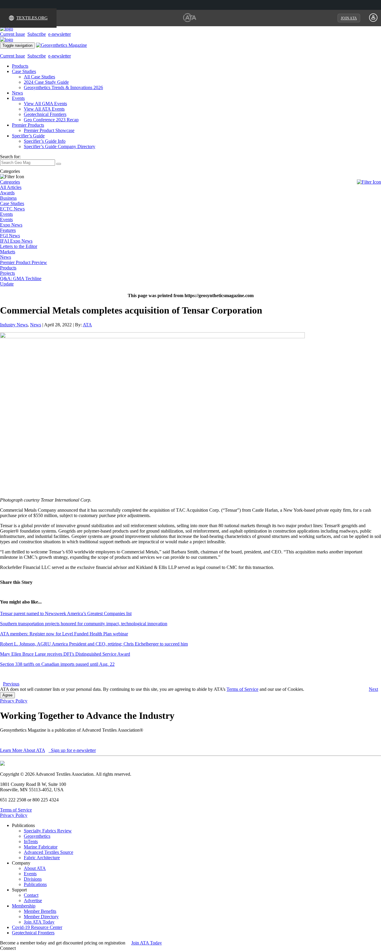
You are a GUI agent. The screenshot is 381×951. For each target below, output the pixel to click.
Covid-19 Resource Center (37, 927)
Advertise (33, 900)
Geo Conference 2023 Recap (51, 119)
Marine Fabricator (40, 846)
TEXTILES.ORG (32, 17)
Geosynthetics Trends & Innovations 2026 (63, 87)
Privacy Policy (13, 700)
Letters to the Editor (18, 246)
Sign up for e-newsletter (73, 750)
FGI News (10, 235)
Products (20, 66)
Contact (31, 895)
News (17, 92)
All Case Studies (39, 76)
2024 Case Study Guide (46, 82)
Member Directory (41, 916)
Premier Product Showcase (49, 130)
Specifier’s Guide (28, 135)
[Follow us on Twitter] (23, 948)
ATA (87, 324)
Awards (7, 192)
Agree (7, 695)
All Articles (10, 187)
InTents (31, 841)
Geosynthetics (37, 836)
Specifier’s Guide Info (44, 141)
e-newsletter (59, 34)
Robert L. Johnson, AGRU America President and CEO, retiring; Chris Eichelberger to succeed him (94, 643)
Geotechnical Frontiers (45, 114)
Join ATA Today (39, 921)
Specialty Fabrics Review (48, 830)
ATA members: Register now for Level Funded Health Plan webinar (64, 633)
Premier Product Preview (23, 262)
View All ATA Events (44, 108)
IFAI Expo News (16, 240)
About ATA (35, 868)
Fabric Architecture (42, 857)
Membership (23, 905)
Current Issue (12, 34)
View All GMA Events (45, 103)
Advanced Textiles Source (48, 852)
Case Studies (24, 71)
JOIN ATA (349, 18)
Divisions (33, 879)
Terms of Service (242, 689)
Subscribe (36, 34)
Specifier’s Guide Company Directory (59, 146)
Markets (7, 251)
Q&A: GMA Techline (20, 278)
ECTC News (12, 208)
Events (18, 98)
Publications (35, 884)
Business (8, 198)
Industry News (14, 324)
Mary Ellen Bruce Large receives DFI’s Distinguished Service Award (65, 654)
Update (7, 283)
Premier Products (28, 125)
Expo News (11, 224)
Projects (7, 273)
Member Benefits (40, 911)
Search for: (10, 156)
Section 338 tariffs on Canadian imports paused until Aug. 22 (57, 664)
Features (8, 230)
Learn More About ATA (22, 750)
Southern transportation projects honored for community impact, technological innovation (83, 623)
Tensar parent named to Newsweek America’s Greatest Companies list (66, 613)
